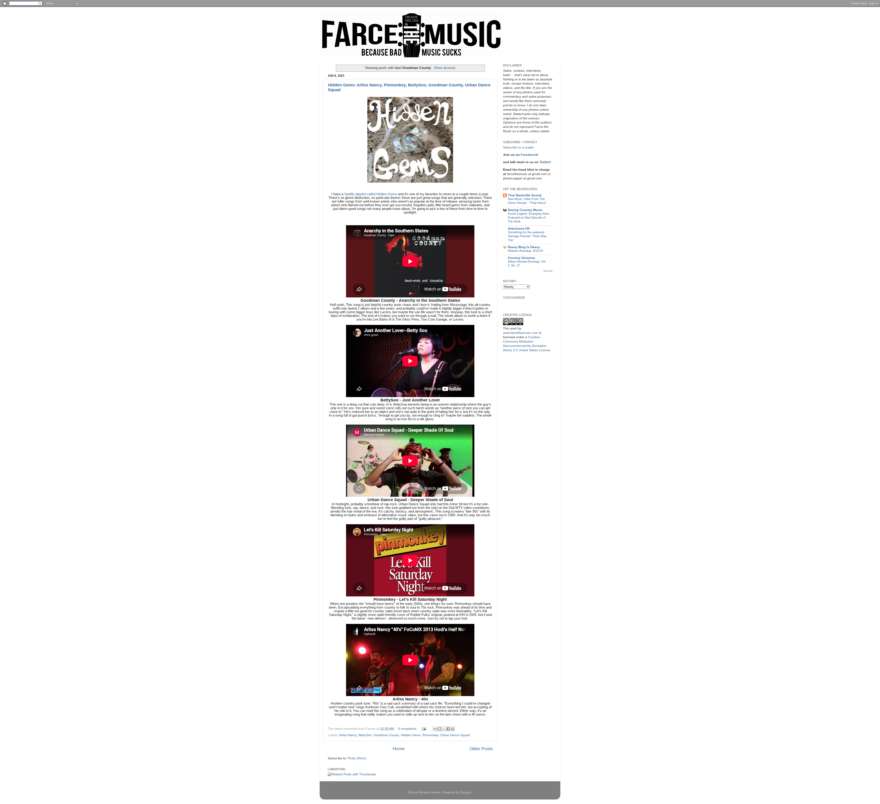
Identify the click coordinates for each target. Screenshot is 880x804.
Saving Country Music (525, 210)
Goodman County (386, 735)
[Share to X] (444, 729)
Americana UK (519, 228)
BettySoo (365, 735)
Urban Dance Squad (455, 735)
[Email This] (435, 729)
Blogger (465, 792)
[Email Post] (423, 728)
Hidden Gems (411, 735)
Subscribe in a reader (518, 147)
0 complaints (407, 728)
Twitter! (545, 162)
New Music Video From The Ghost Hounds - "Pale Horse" (527, 201)
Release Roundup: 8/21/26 (525, 250)
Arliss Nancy (348, 735)
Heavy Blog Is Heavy (524, 247)
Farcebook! (530, 154)
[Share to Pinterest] (452, 729)
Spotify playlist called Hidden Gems (370, 194)
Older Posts (481, 748)
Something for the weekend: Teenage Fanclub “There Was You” (527, 235)
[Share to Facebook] (448, 729)
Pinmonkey (430, 735)
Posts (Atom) (357, 758)
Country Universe (521, 258)
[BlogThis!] (439, 729)
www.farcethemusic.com (520, 333)
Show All (547, 271)
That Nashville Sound (525, 195)
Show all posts (445, 68)
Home (399, 748)
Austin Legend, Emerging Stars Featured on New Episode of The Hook (528, 217)
